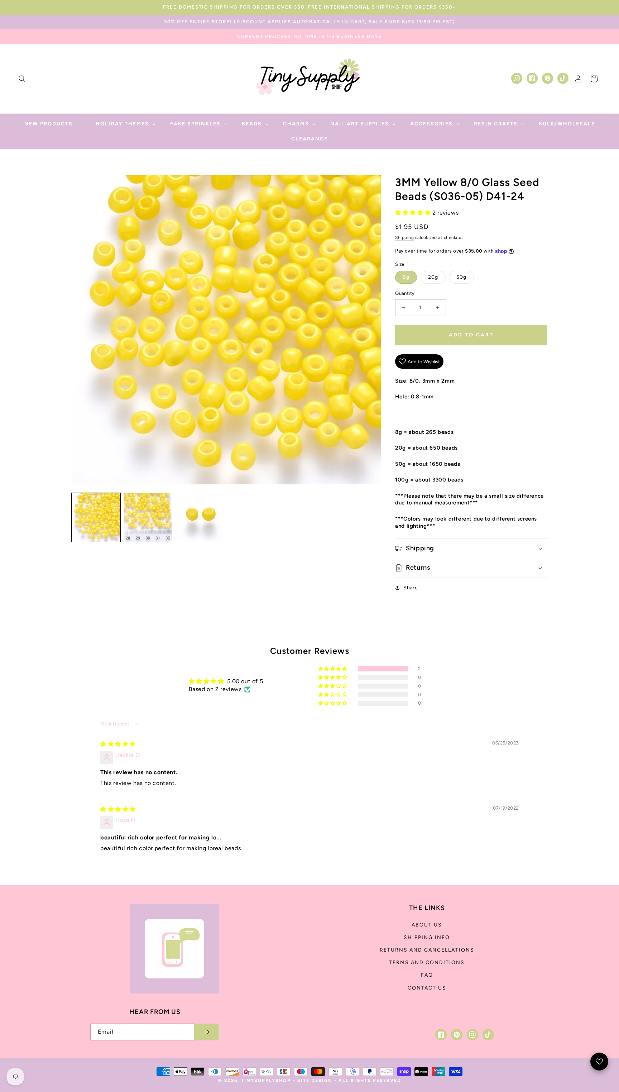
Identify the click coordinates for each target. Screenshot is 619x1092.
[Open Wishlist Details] (599, 1062)
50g (461, 277)
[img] (118, 744)
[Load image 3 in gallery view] (200, 517)
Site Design (314, 1080)
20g (433, 277)
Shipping (404, 237)
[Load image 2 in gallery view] (148, 517)
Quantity (404, 293)
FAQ (427, 975)
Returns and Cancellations (427, 950)
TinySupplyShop (266, 1080)
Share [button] (410, 588)
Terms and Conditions (427, 962)
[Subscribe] (206, 1032)
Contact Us (427, 988)
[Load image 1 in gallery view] (96, 517)
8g (406, 277)
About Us (427, 925)
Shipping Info (427, 937)
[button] (22, 79)
